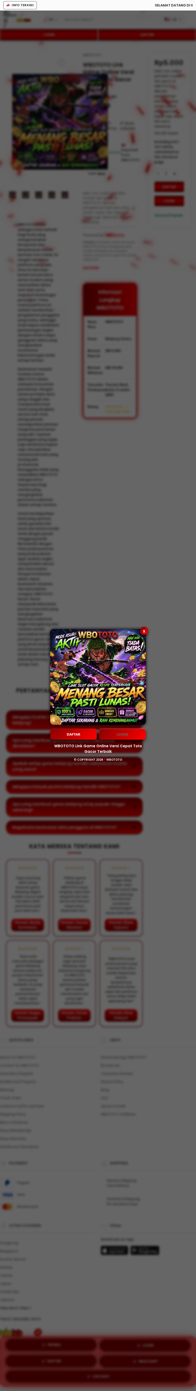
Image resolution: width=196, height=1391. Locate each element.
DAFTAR (73, 734)
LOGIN (122, 734)
